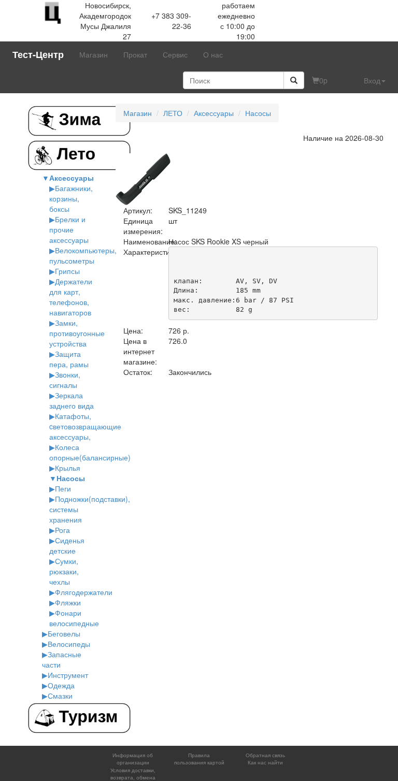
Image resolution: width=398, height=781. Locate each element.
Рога (62, 530)
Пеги (63, 488)
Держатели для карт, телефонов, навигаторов (70, 296)
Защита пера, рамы (69, 359)
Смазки (60, 695)
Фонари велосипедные (74, 618)
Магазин (93, 54)
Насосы (70, 478)
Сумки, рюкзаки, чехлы (64, 571)
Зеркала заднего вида (71, 400)
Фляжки (68, 602)
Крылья (67, 467)
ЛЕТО (172, 113)
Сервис (175, 54)
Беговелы (64, 633)
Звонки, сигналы (64, 379)
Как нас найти (265, 762)
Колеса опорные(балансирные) (90, 452)
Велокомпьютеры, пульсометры (83, 255)
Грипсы (67, 271)
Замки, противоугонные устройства (77, 333)
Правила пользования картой (199, 758)
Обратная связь (265, 755)
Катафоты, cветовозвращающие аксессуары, (85, 426)
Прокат (135, 54)
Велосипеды (69, 644)
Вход (372, 80)
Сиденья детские (66, 545)
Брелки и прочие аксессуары (69, 229)
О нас (213, 54)
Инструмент (68, 675)
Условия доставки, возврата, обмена (132, 773)
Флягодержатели (83, 592)
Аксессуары (71, 177)
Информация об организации (132, 758)
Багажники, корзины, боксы (71, 198)
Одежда (61, 685)
